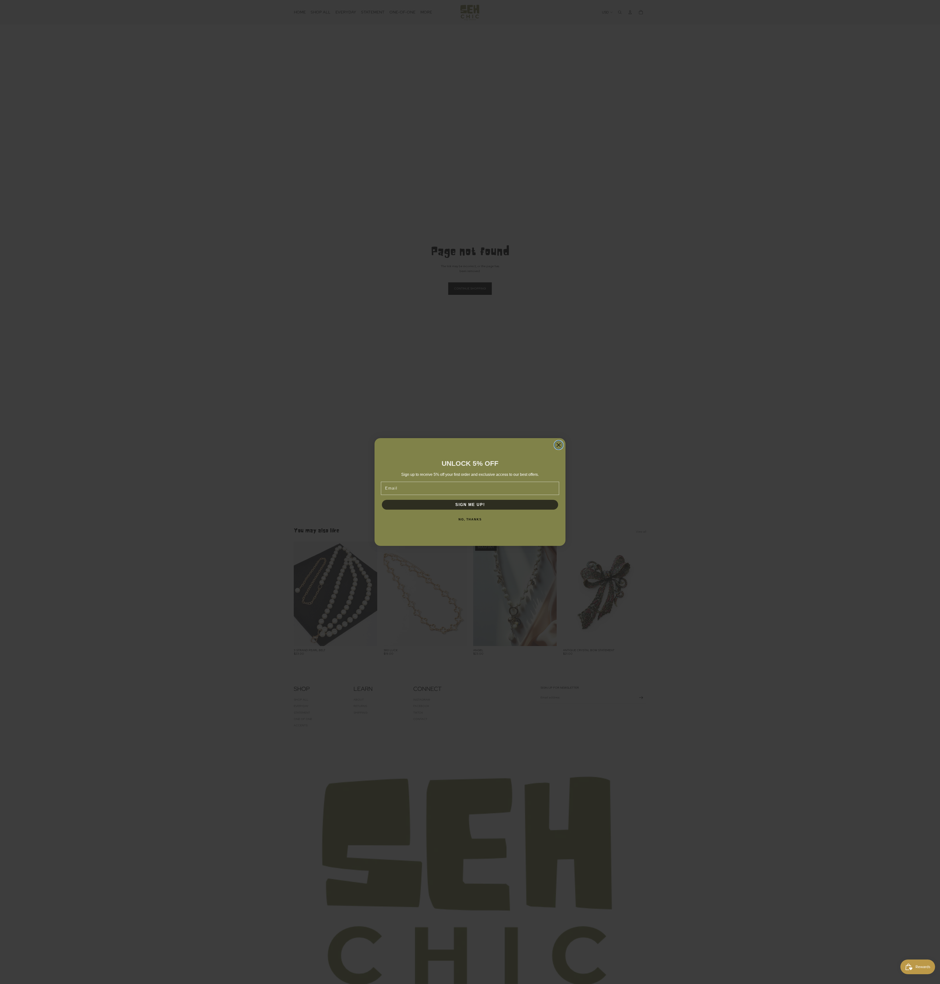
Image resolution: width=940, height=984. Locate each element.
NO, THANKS (470, 519)
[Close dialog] (558, 445)
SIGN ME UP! (470, 505)
